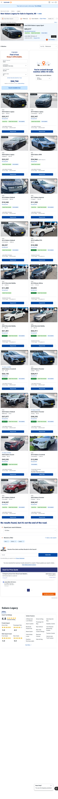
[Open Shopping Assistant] (56, 788)
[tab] (3, 611)
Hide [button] (55, 22)
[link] (21, 121)
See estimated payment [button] (29, 31)
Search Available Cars (15, 88)
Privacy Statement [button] (20, 558)
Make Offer (42, 474)
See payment (5, 118)
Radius (38, 77)
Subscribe (48, 555)
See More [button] (27, 645)
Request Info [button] (37, 38)
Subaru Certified (7, 367)
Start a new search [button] (51, 538)
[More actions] (26, 131)
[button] (49, 2)
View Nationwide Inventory (29, 564)
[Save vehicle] (22, 25)
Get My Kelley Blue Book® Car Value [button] (14, 77)
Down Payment (6, 69)
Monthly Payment (6, 60)
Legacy (18, 11)
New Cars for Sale (5, 11)
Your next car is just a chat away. (29, 6)
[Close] (51, 786)
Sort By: (42, 46)
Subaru (13, 11)
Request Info (13, 131)
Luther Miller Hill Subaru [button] (30, 36)
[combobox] (10, 18)
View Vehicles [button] (51, 39)
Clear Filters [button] (43, 18)
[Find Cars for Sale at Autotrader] (8, 2)
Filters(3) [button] (25, 18)
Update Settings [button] (21, 83)
